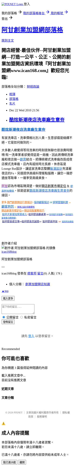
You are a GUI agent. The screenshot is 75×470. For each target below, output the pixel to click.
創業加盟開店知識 (37, 284)
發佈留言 (8, 322)
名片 (12, 103)
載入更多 (8, 298)
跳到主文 (8, 40)
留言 (40, 273)
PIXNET (18, 412)
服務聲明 (42, 416)
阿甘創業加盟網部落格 (32, 29)
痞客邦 (32, 273)
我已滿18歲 (9, 462)
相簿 (12, 94)
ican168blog (9, 251)
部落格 (13, 99)
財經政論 (33, 86)
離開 (22, 462)
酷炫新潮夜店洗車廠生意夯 (37, 119)
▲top (5, 291)
